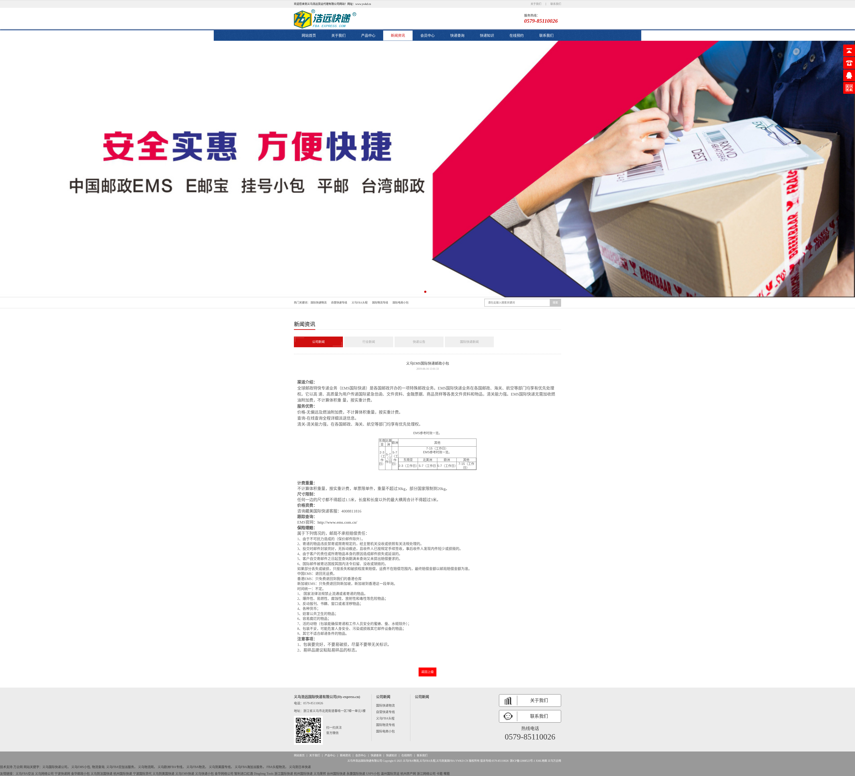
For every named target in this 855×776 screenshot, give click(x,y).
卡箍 (439, 773)
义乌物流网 (146, 767)
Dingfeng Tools (263, 773)
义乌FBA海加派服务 (249, 767)
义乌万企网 (554, 760)
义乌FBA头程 (360, 302)
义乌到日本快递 (300, 767)
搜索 (555, 302)
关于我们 (536, 4)
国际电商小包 (401, 302)
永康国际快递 (355, 773)
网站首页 (309, 35)
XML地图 (541, 760)
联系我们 (555, 4)
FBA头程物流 (276, 767)
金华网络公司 (224, 773)
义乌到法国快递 (101, 773)
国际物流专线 (380, 302)
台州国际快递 (336, 773)
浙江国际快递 (283, 773)
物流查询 (98, 767)
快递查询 (457, 35)
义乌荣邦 (320, 773)
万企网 (18, 767)
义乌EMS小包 (80, 767)
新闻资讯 (398, 35)
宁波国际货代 (142, 773)
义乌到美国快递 (163, 773)
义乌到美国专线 (220, 767)
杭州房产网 (408, 773)
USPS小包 (373, 773)
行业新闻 (368, 341)
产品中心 (368, 35)
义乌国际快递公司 (54, 767)
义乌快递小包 (204, 773)
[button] (421, 292)
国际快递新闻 (469, 341)
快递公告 (419, 341)
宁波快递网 (62, 773)
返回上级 (427, 672)
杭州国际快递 (122, 773)
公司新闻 (318, 341)
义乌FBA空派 (25, 773)
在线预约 (516, 35)
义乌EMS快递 (184, 773)
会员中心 (427, 35)
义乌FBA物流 (195, 767)
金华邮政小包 (80, 773)
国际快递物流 (319, 302)
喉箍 (447, 773)
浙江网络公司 (426, 773)
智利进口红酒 (243, 773)
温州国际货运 (390, 773)
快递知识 (487, 35)
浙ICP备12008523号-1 (522, 760)
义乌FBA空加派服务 (120, 767)
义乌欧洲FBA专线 (170, 767)
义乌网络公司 (44, 773)
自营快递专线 (339, 302)
